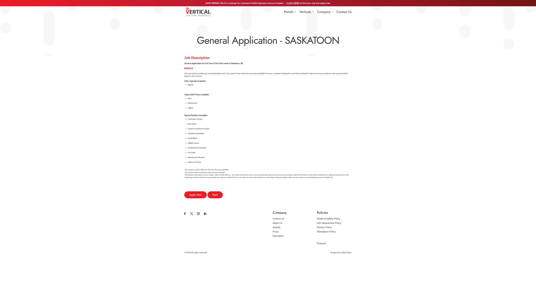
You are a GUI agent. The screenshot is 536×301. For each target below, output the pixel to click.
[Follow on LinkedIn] (205, 213)
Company (324, 11)
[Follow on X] (191, 213)
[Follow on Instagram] (198, 213)
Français (321, 243)
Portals (288, 11)
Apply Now (195, 195)
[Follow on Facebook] (185, 213)
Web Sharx (347, 252)
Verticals (305, 11)
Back (215, 195)
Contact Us (344, 11)
